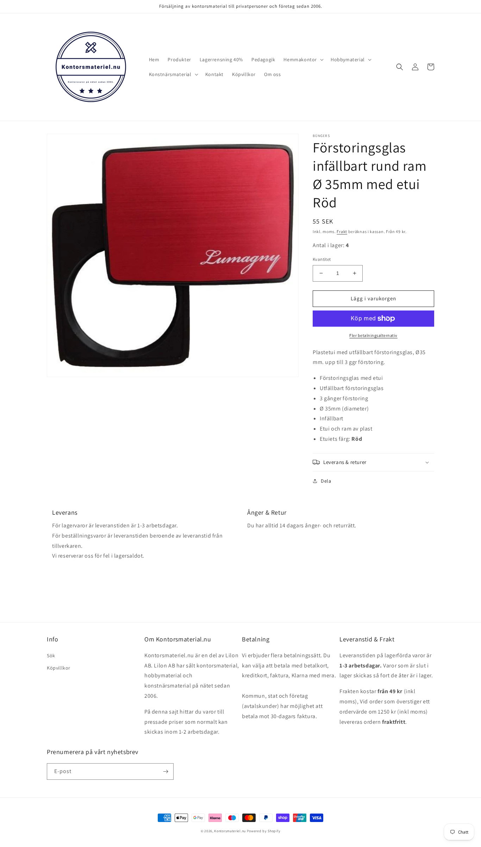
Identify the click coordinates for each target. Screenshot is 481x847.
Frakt (342, 231)
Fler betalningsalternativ (373, 335)
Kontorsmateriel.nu (230, 831)
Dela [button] (326, 481)
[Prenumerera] (165, 771)
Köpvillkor (58, 668)
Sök (51, 655)
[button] (302, 59)
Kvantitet (322, 259)
